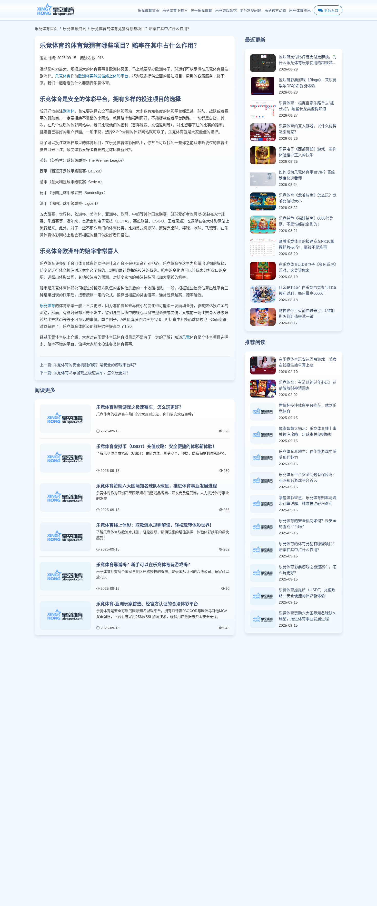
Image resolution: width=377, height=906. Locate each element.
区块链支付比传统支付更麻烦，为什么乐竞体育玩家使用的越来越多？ (307, 60)
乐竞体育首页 (148, 11)
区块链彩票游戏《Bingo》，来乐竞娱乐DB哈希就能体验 (307, 83)
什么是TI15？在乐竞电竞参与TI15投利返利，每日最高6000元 (307, 290)
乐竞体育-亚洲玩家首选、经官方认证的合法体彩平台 (147, 604)
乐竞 (186, 337)
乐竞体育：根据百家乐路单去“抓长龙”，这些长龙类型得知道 (306, 106)
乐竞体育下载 (173, 11)
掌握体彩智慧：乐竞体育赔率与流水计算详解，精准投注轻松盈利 (307, 500)
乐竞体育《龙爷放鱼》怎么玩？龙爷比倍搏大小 (307, 198)
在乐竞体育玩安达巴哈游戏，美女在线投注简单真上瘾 (307, 362)
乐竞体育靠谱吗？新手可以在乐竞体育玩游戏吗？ (144, 564)
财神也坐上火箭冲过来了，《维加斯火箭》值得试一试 (307, 313)
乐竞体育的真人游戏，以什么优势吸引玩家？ (307, 129)
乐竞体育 (63, 76)
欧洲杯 (68, 111)
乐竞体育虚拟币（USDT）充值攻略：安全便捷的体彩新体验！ (156, 446)
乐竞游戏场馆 (226, 11)
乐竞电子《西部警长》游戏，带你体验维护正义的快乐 (307, 152)
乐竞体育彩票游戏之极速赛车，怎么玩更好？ (91, 373)
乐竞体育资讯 (300, 11)
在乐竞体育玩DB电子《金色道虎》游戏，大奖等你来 (307, 267)
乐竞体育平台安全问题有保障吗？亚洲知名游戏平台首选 (307, 477)
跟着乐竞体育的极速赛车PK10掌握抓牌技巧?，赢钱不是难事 (306, 244)
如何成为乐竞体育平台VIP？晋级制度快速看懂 (307, 175)
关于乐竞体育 (201, 11)
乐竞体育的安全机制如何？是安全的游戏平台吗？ (95, 365)
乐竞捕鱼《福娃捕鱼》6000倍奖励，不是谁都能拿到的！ (306, 221)
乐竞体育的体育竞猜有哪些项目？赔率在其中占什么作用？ (141, 28)
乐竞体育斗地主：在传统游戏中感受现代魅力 (307, 454)
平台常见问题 (250, 11)
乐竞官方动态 (275, 11)
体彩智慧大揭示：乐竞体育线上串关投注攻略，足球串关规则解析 (307, 431)
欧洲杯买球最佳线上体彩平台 (103, 76)
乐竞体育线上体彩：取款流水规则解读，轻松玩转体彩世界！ (155, 525)
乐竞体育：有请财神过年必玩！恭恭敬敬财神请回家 (307, 385)
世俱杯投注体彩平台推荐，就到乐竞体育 (307, 408)
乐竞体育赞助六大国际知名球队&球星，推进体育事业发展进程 (156, 486)
